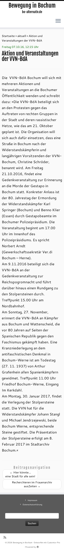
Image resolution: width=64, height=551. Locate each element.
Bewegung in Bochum (32, 5)
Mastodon (28, 510)
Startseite (8, 36)
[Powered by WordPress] (37, 546)
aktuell (21, 36)
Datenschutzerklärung (32, 504)
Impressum (32, 500)
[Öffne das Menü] (58, 21)
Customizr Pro (53, 542)
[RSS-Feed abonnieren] (6, 537)
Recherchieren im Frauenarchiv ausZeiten (32, 484)
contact (37, 510)
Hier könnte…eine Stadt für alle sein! (20, 474)
